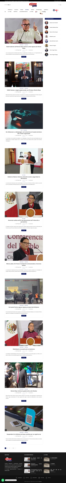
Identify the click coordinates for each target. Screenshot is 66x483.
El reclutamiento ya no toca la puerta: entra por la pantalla (36, 470)
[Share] (5, 42)
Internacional (39, 9)
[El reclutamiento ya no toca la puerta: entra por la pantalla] (27, 471)
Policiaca (16, 9)
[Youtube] (8, 4)
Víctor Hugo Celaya (53, 50)
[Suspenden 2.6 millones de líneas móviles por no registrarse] (24, 418)
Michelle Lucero (53, 36)
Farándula (46, 9)
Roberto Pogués (53, 45)
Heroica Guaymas (26, 0)
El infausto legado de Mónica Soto (36, 458)
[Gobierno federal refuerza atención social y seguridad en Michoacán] (24, 161)
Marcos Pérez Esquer (54, 32)
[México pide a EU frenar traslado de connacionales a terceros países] (24, 248)
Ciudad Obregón (20, 0)
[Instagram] (7, 4)
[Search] (59, 4)
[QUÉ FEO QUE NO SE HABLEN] (47, 471)
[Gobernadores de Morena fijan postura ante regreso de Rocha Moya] (24, 31)
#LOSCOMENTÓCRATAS (24, 11)
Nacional (27, 9)
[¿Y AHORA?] (47, 465)
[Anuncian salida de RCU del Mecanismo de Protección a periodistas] (24, 204)
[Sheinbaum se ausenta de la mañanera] (24, 333)
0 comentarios (31, 135)
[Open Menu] (5, 11)
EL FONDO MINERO (53, 457)
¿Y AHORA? (52, 463)
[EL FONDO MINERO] (47, 459)
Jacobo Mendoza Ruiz (54, 27)
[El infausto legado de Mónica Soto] (27, 459)
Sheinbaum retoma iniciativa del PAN (36, 464)
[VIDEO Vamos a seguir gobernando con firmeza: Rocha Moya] (24, 74)
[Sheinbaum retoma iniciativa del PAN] (27, 465)
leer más (23, 56)
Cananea (15, 0)
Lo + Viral (9, 11)
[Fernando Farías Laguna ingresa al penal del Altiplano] (24, 291)
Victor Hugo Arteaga (54, 54)
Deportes (15, 11)
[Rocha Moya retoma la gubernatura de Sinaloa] (24, 375)
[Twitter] (6, 4)
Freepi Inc (40, 481)
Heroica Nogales (11, 0)
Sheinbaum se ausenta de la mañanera (24, 349)
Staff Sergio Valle (18, 135)
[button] (2, 480)
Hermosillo (6, 0)
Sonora (21, 9)
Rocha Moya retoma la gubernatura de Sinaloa (24, 391)
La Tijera (31, 11)
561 (13, 448)
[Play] (54, 10)
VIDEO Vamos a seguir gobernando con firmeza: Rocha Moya (24, 90)
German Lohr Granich (54, 22)
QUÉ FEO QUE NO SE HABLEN (55, 470)
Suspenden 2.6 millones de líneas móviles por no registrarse (24, 434)
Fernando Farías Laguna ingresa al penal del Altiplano (24, 307)
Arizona (32, 9)
